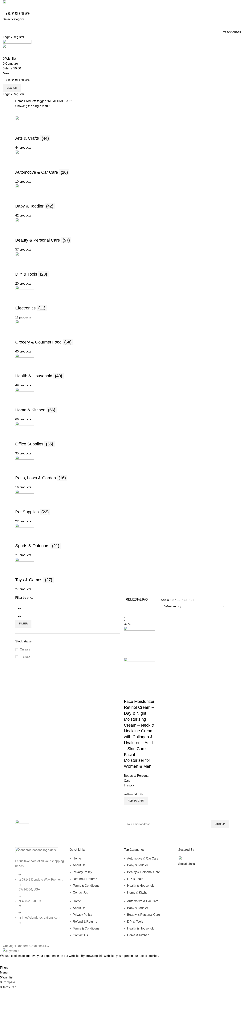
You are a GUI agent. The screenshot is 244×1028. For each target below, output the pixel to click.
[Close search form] (5, 5)
